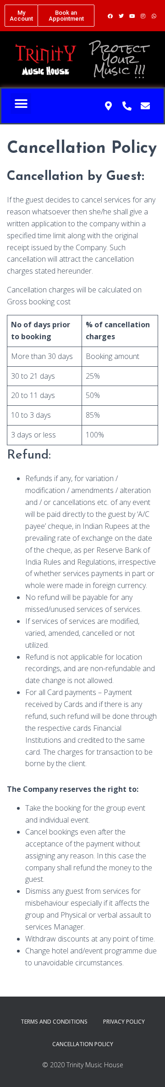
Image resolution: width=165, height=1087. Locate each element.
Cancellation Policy (82, 1044)
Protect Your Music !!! (119, 59)
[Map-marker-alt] (108, 106)
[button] (21, 16)
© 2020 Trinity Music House (82, 1064)
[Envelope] (145, 106)
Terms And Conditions (54, 1021)
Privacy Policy (124, 1021)
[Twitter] (121, 16)
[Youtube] (132, 16)
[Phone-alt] (127, 106)
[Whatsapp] (154, 16)
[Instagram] (143, 16)
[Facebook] (110, 16)
